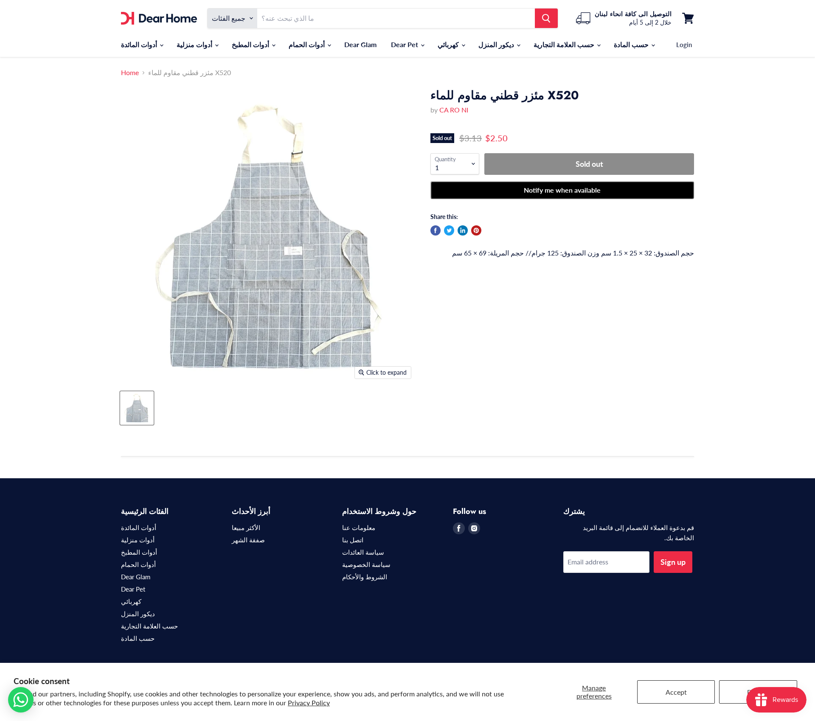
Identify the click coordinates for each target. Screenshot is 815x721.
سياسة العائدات (363, 552)
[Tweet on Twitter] (449, 230)
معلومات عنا (358, 527)
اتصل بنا (352, 540)
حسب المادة (632, 44)
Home (130, 72)
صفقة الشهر (248, 540)
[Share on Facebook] (435, 230)
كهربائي (449, 44)
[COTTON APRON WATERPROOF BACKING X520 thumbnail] (137, 408)
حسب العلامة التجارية (565, 44)
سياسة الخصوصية (366, 564)
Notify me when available (562, 190)
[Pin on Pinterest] (476, 230)
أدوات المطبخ (251, 44)
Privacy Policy (309, 703)
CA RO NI (453, 110)
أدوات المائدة (140, 44)
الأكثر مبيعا (246, 527)
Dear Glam (360, 44)
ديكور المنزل (497, 44)
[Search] (546, 18)
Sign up (673, 562)
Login (684, 44)
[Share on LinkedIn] (463, 230)
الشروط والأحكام (364, 577)
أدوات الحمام (307, 44)
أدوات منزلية (195, 44)
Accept (676, 692)
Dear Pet (405, 44)
